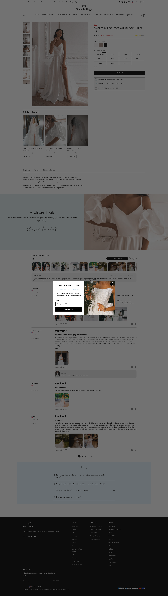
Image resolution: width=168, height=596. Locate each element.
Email (57, 300)
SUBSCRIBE (68, 309)
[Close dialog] (111, 283)
